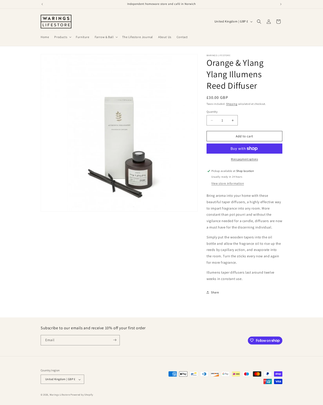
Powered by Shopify (82, 394)
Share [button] (215, 292)
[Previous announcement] (42, 4)
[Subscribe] (115, 340)
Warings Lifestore (60, 394)
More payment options (244, 159)
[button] (62, 37)
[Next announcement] (281, 4)
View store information (227, 183)
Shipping (231, 103)
